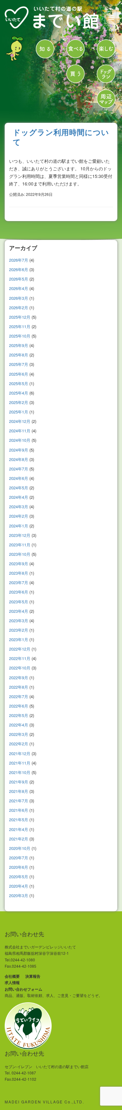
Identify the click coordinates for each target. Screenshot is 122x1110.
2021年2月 (18, 839)
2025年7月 (18, 364)
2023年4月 (18, 611)
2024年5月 (18, 488)
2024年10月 (19, 440)
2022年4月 (18, 725)
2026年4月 (18, 288)
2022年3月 (18, 734)
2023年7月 (18, 582)
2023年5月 (18, 602)
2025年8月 (18, 355)
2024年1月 (18, 526)
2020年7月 (18, 858)
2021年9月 (18, 782)
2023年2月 (18, 630)
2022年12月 (19, 649)
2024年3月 (18, 506)
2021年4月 (18, 829)
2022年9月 (18, 677)
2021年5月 (18, 820)
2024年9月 (18, 450)
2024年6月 (18, 478)
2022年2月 (18, 744)
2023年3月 (18, 620)
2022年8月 (18, 687)
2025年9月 (18, 345)
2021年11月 (19, 763)
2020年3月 (18, 895)
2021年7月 (18, 801)
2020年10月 (19, 848)
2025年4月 (18, 393)
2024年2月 (18, 516)
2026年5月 (18, 279)
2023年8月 (18, 573)
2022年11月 (19, 658)
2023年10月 (19, 554)
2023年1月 (18, 639)
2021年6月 (18, 810)
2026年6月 (18, 269)
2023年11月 (19, 545)
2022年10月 (19, 668)
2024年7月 (18, 469)
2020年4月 (18, 886)
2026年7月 (18, 260)
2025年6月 (18, 374)
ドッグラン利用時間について (61, 137)
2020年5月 (18, 876)
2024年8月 (18, 459)
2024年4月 (18, 497)
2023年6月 (18, 592)
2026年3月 (18, 298)
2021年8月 (18, 791)
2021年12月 (19, 753)
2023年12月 (19, 535)
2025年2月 (18, 402)
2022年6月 (18, 706)
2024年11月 (19, 431)
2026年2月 (18, 307)
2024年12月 (19, 421)
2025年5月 (18, 383)
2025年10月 (19, 336)
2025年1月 (18, 412)
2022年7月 (18, 696)
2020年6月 (18, 867)
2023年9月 (18, 563)
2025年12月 (19, 317)
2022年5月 (18, 715)
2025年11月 (19, 326)
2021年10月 (19, 772)
